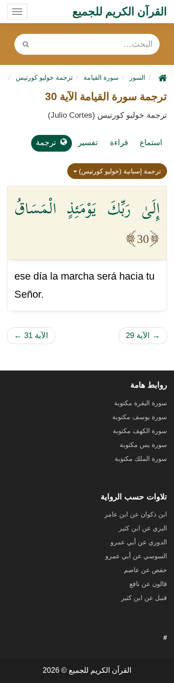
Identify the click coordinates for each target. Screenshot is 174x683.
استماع (151, 142)
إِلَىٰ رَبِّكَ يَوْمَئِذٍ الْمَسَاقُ (87, 208)
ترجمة (46, 142)
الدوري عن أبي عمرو (138, 542)
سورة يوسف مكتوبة (139, 417)
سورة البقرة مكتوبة (140, 403)
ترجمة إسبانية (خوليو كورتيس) (119, 171)
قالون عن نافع (148, 583)
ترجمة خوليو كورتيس (44, 77)
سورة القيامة (101, 77)
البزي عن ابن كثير (143, 528)
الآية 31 (31, 335)
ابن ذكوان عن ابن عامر (135, 514)
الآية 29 (143, 335)
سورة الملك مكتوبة (141, 458)
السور (137, 77)
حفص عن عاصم (145, 570)
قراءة (119, 142)
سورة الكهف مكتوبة (140, 430)
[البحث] (25, 44)
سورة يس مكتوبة (143, 444)
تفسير (88, 142)
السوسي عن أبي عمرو (136, 556)
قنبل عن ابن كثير (144, 597)
